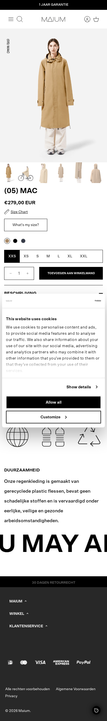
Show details (78, 387)
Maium (24, 711)
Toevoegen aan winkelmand (71, 273)
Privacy (11, 696)
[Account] (84, 19)
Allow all (54, 402)
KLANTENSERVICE (26, 626)
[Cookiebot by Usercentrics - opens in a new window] (78, 300)
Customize (51, 417)
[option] (53, 95)
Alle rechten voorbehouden (27, 689)
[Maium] (53, 19)
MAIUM (15, 601)
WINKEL (16, 614)
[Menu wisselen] (11, 19)
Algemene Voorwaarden (76, 689)
